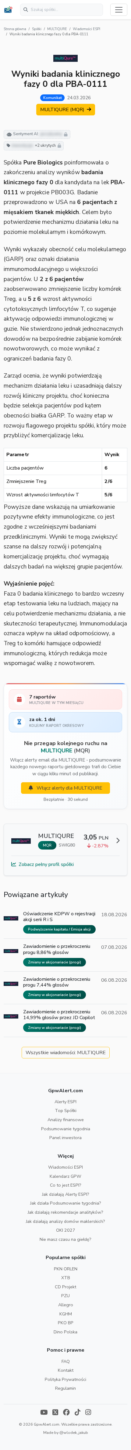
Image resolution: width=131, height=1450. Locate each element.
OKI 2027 (65, 1230)
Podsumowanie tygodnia (65, 1129)
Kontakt (65, 1370)
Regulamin (65, 1388)
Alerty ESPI (65, 1102)
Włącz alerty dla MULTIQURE (68, 788)
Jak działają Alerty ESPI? (65, 1194)
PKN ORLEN (65, 1269)
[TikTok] (77, 1413)
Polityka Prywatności (65, 1379)
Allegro (65, 1305)
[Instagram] (88, 1413)
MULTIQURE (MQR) (63, 109)
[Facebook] (66, 1413)
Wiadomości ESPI (86, 29)
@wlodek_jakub (73, 1432)
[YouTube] (44, 1413)
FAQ (66, 1361)
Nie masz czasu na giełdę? (65, 1239)
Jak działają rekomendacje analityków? (65, 1212)
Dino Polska (65, 1332)
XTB (65, 1278)
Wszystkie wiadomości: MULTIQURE (66, 1052)
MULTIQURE (57, 29)
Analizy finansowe (66, 1120)
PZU (65, 1296)
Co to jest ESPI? (65, 1185)
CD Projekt (65, 1287)
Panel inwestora (65, 1138)
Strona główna (15, 29)
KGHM (65, 1314)
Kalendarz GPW (65, 1176)
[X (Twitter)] (55, 1413)
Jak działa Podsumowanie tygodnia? (65, 1203)
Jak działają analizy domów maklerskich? (65, 1221)
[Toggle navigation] (118, 10)
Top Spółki (65, 1110)
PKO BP (65, 1323)
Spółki (36, 29)
